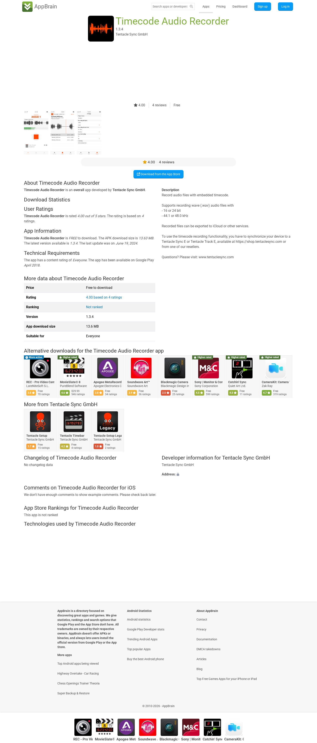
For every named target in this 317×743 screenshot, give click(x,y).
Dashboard (239, 6)
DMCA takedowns (208, 649)
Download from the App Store (160, 174)
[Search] (191, 6)
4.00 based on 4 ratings (104, 297)
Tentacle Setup (36, 435)
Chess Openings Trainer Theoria (78, 683)
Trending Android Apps (142, 639)
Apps (205, 6)
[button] (227, 474)
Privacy (201, 629)
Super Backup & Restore (73, 693)
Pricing (221, 6)
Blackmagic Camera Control (175, 382)
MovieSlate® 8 (70, 382)
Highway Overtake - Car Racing (78, 673)
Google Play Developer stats (145, 629)
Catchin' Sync (237, 382)
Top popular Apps (139, 649)
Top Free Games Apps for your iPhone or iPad (226, 679)
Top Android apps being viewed (78, 663)
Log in (285, 6)
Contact (201, 619)
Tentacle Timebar (72, 435)
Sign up (263, 6)
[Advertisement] (153, 72)
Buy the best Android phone (145, 659)
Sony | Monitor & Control (209, 382)
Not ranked (94, 307)
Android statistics (139, 619)
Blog (199, 669)
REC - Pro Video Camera (40, 382)
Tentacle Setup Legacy (108, 435)
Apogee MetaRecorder (108, 382)
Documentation (206, 639)
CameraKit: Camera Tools (276, 382)
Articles (201, 659)
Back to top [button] (306, 704)
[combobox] (170, 6)
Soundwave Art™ (138, 382)
